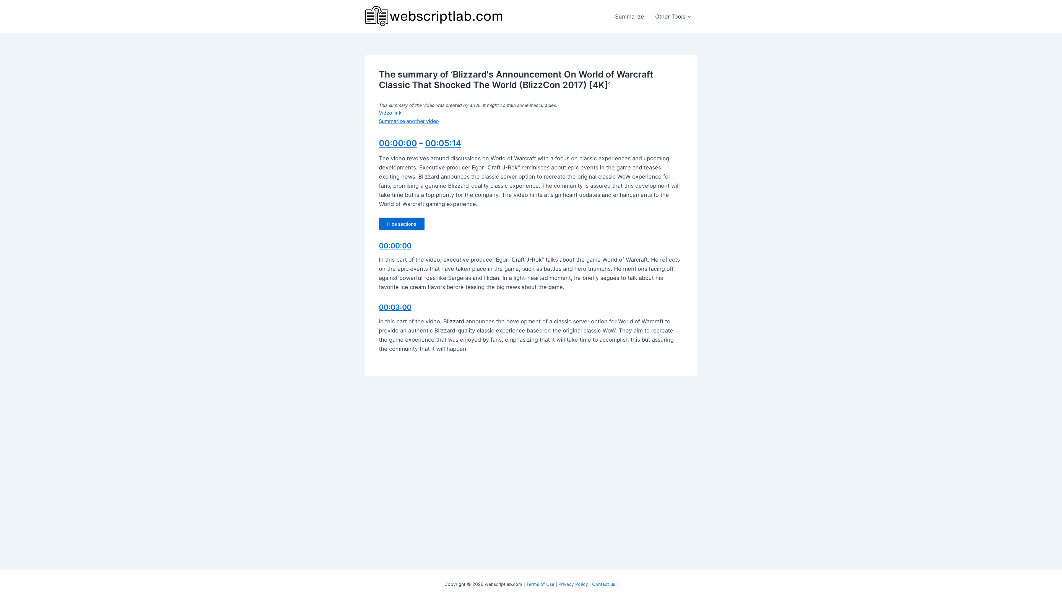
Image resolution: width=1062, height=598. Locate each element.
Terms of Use (540, 584)
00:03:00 (395, 307)
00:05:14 (443, 143)
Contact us (603, 584)
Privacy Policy (573, 584)
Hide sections (401, 224)
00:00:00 (398, 143)
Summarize (629, 16)
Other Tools (670, 16)
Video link (390, 113)
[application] (688, 17)
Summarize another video (409, 121)
